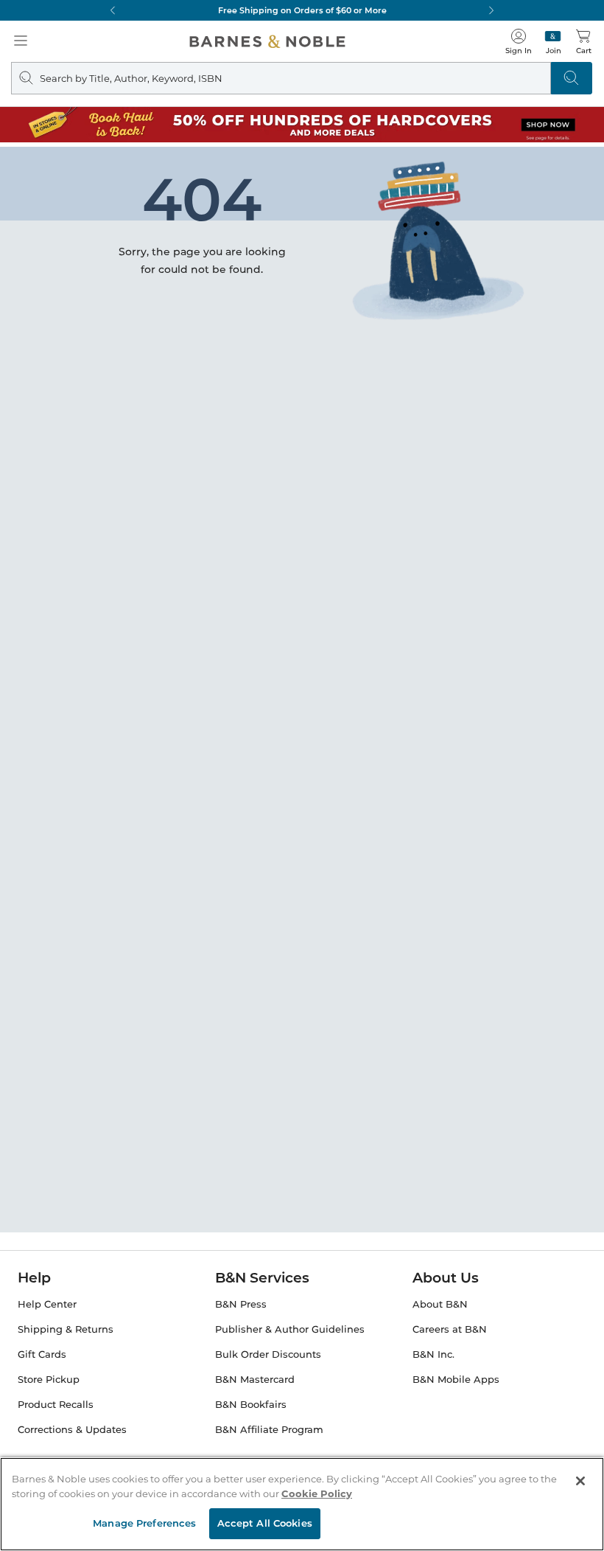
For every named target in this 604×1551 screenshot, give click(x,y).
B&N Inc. (433, 1354)
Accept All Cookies (264, 1523)
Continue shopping (253, 270)
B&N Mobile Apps (455, 1379)
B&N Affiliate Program (269, 1429)
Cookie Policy (316, 1493)
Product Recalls (56, 1404)
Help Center (47, 1304)
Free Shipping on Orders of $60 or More (302, 10)
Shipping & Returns (65, 1329)
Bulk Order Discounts (268, 1354)
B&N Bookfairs (251, 1404)
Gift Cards (42, 1354)
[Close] (580, 1481)
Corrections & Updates (72, 1429)
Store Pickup (49, 1379)
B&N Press (241, 1304)
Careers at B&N (449, 1329)
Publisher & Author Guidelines (290, 1329)
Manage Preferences (144, 1523)
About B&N (440, 1304)
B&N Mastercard (255, 1379)
